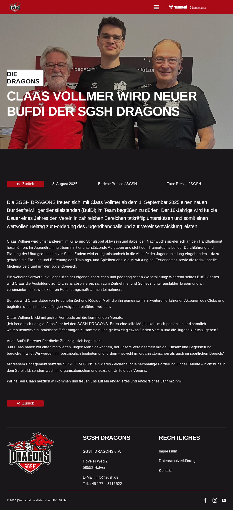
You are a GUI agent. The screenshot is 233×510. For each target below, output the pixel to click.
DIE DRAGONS (23, 77)
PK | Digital (60, 500)
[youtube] (224, 500)
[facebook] (205, 500)
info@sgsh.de (107, 477)
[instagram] (215, 500)
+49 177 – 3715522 (106, 484)
